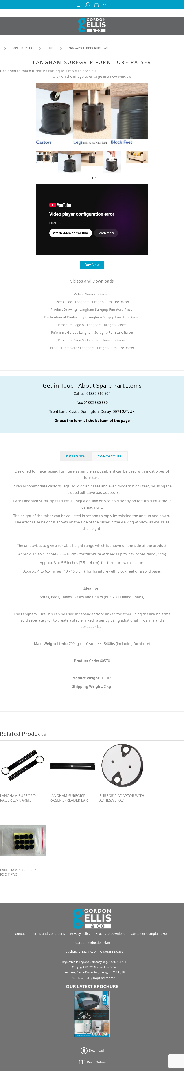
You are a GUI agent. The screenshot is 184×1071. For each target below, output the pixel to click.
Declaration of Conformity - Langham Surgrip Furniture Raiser (92, 317)
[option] (47, 157)
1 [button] (92, 178)
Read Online (96, 1062)
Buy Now (92, 264)
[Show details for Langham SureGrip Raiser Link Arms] (23, 766)
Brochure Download (110, 933)
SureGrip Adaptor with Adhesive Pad (121, 798)
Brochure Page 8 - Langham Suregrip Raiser (92, 324)
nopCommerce (104, 978)
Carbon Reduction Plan (92, 942)
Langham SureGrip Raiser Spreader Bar (69, 798)
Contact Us (110, 456)
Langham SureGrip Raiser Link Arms (18, 798)
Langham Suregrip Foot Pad (18, 872)
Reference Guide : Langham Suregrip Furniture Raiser (92, 332)
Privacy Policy (80, 933)
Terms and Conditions (48, 933)
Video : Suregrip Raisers (92, 294)
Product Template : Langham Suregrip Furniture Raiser (92, 347)
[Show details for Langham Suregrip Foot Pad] (23, 840)
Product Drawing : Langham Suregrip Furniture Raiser (92, 309)
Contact (20, 933)
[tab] (76, 456)
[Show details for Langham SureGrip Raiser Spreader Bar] (73, 766)
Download (96, 1050)
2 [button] (95, 177)
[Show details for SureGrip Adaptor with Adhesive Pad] (122, 766)
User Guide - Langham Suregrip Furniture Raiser (92, 301)
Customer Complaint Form (150, 933)
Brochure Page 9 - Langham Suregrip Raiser (92, 340)
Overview (76, 456)
